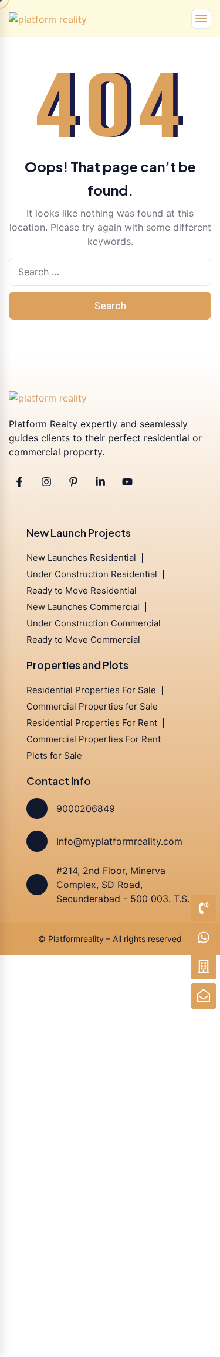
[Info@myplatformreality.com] (37, 841)
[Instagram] (46, 481)
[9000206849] (37, 808)
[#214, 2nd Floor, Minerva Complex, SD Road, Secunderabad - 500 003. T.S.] (37, 884)
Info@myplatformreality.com (119, 841)
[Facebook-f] (19, 481)
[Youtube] (127, 481)
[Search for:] (110, 272)
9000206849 (85, 808)
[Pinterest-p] (73, 481)
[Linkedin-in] (100, 481)
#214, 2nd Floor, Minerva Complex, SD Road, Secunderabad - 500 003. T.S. (122, 884)
